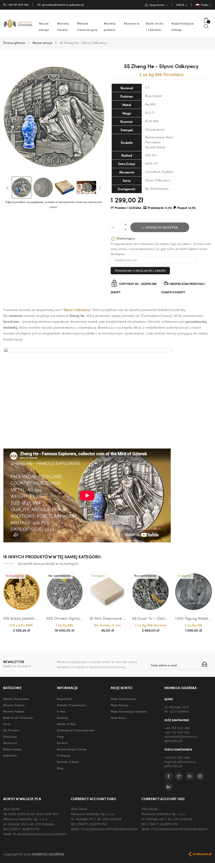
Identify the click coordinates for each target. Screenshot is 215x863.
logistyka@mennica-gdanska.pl (181, 763)
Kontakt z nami (68, 762)
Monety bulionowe (16, 699)
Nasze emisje (12, 749)
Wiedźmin (10, 755)
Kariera (62, 743)
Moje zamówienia (123, 699)
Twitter (179, 776)
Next (100, 188)
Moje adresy (119, 705)
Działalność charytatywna (76, 730)
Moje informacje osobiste (129, 711)
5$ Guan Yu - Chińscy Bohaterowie (150, 618)
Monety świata (14, 705)
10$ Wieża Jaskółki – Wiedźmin (21, 618)
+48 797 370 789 (17, 4)
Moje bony (118, 717)
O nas (61, 711)
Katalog (62, 717)
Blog (60, 768)
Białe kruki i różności (18, 717)
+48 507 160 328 (177, 757)
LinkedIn (168, 787)
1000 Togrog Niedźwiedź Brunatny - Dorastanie (193, 618)
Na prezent (11, 730)
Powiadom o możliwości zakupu (140, 270)
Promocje (63, 755)
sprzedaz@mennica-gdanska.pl (63, 4)
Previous (7, 188)
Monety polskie (13, 711)
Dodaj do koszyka (162, 227)
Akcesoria (10, 743)
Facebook (168, 776)
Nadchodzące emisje (72, 749)
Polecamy (10, 736)
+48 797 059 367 (177, 732)
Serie (6, 724)
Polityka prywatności (71, 705)
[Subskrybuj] (204, 664)
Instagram (200, 776)
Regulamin (64, 699)
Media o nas (66, 724)
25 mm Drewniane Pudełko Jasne (107, 618)
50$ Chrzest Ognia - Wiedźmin (64, 618)
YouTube (190, 776)
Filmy (60, 736)
